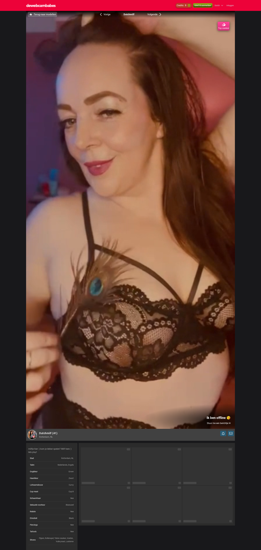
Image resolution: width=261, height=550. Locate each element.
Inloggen (230, 5)
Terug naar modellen (45, 14)
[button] (219, 5)
